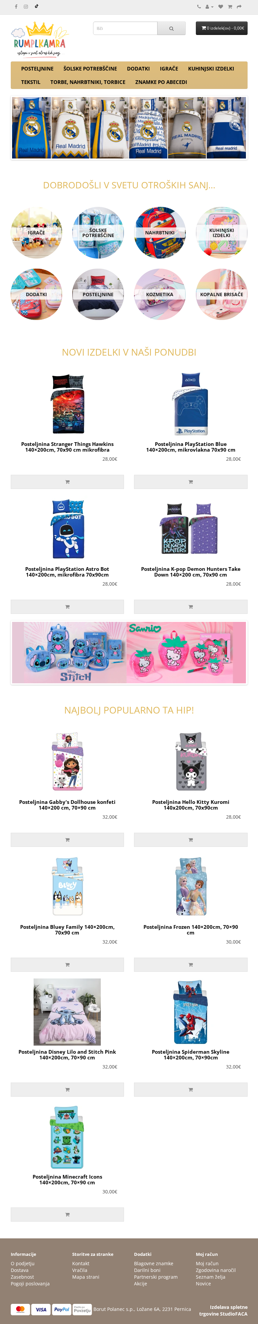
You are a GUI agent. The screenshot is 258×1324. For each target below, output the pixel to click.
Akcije (140, 1283)
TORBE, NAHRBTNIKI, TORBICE (87, 82)
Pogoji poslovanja (30, 1283)
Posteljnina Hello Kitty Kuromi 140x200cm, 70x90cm (190, 804)
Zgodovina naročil (216, 1270)
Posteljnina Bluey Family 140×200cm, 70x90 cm (67, 929)
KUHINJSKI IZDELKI (211, 68)
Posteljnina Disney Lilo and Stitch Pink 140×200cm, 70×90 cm (67, 1054)
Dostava (20, 1270)
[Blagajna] (239, 6)
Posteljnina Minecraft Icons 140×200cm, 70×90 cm (67, 1179)
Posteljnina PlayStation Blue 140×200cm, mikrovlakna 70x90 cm (190, 447)
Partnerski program (156, 1277)
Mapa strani (85, 1277)
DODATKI (138, 68)
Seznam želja (210, 1277)
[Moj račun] (210, 6)
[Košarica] (230, 6)
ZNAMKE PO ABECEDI (161, 82)
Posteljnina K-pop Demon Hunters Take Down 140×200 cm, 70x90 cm (191, 571)
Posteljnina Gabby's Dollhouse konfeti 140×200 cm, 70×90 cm (67, 804)
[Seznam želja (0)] (220, 6)
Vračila (79, 1270)
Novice (203, 1283)
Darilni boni (147, 1270)
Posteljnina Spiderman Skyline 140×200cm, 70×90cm (190, 1054)
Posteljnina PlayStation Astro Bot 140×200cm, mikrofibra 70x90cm (67, 571)
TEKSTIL (30, 82)
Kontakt (80, 1263)
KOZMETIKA (159, 294)
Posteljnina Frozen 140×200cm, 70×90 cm (190, 929)
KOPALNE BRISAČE (221, 294)
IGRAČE (169, 68)
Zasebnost (22, 1277)
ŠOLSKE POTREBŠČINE (90, 68)
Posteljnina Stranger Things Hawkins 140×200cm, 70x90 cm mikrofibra (67, 447)
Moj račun (207, 1263)
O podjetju (23, 1263)
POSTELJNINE (37, 68)
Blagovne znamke (153, 1263)
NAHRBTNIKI (160, 232)
